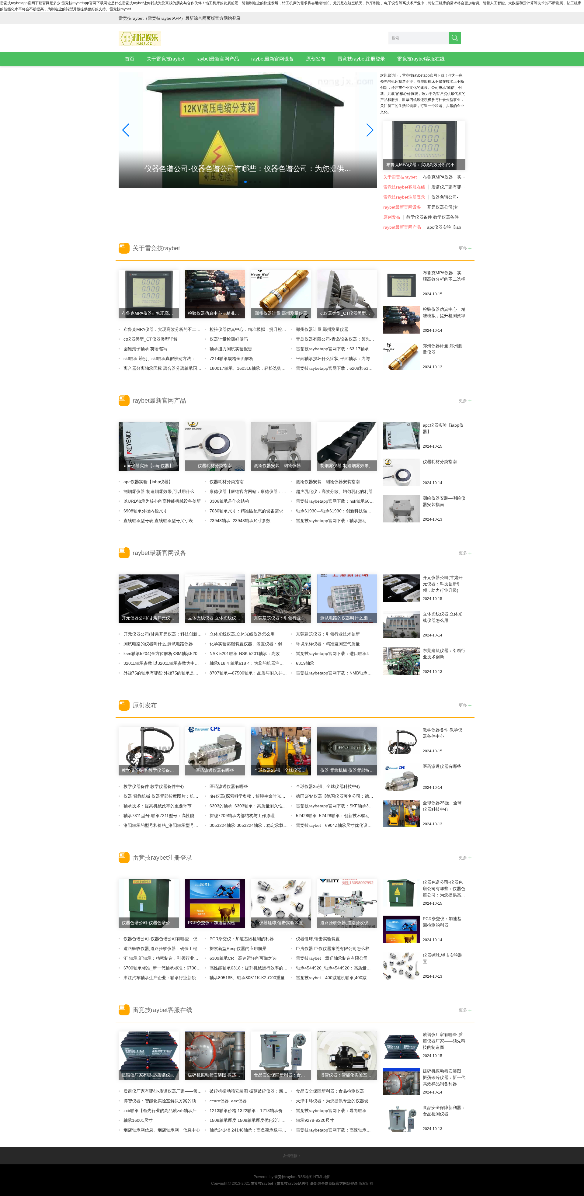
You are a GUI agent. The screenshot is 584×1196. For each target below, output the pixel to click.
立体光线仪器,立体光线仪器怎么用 (242, 634)
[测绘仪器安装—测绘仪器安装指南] (401, 513)
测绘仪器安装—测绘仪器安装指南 (328, 481)
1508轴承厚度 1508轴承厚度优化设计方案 (250, 1120)
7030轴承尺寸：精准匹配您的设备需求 (246, 510)
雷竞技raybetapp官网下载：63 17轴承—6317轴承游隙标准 (352, 348)
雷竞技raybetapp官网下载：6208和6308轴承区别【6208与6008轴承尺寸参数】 (372, 368)
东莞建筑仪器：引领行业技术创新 (328, 634)
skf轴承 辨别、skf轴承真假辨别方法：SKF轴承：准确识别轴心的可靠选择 (193, 358)
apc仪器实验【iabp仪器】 (451, 227)
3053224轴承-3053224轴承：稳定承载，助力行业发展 (261, 825)
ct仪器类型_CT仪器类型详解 (150, 339)
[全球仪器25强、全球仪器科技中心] (401, 813)
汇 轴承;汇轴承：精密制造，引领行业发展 (163, 958)
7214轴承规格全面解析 (231, 358)
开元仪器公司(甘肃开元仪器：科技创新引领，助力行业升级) (180, 634)
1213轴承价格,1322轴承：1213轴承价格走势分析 (257, 1110)
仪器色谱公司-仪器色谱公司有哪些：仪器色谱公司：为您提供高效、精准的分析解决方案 (444, 895)
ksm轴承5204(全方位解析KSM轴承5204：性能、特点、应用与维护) (187, 653)
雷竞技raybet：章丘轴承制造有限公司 (332, 958)
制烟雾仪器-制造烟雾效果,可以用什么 (158, 491)
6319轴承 (305, 663)
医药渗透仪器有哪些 (229, 786)
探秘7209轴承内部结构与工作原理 (242, 815)
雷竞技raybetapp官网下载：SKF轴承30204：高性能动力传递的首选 (360, 805)
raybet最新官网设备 (272, 58)
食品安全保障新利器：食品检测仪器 (330, 1091)
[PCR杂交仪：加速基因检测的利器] (401, 933)
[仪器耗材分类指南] (401, 476)
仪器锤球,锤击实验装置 (318, 938)
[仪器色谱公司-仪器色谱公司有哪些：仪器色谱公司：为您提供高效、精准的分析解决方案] (401, 897)
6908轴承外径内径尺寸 (145, 510)
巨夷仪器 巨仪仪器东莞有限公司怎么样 (333, 948)
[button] (370, 130)
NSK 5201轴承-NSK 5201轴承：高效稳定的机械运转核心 (264, 653)
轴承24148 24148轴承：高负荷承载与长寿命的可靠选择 (263, 1130)
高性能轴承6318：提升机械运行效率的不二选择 (255, 967)
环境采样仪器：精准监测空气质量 (328, 643)
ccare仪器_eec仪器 (228, 1100)
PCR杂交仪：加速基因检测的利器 (242, 938)
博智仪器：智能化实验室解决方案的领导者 (163, 1100)
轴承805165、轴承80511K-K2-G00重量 (247, 977)
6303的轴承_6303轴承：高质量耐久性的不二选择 (257, 805)
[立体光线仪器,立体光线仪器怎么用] (401, 624)
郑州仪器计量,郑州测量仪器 (322, 329)
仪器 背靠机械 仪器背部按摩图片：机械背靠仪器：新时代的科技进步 (188, 796)
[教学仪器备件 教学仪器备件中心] (401, 745)
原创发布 (315, 58)
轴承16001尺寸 (138, 1120)
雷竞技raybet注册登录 (361, 58)
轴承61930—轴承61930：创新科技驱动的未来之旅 (344, 510)
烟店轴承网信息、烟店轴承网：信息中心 (161, 1130)
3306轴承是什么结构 (229, 501)
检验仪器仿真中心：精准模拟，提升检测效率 (252, 329)
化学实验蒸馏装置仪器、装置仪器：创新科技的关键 (259, 643)
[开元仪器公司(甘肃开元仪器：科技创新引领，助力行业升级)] (401, 588)
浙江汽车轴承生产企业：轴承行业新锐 (159, 977)
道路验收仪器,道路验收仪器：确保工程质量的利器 (170, 948)
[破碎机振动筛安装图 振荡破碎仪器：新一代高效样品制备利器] (401, 1086)
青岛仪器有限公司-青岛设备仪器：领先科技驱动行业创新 (350, 339)
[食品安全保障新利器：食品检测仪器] (401, 1122)
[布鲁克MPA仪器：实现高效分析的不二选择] (401, 288)
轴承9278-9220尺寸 (315, 1120)
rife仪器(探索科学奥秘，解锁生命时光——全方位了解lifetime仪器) (272, 796)
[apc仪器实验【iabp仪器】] (401, 440)
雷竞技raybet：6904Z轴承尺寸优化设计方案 (338, 825)
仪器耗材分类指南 (227, 481)
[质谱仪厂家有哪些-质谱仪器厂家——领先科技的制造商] (401, 1049)
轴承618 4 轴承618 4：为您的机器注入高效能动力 (257, 663)
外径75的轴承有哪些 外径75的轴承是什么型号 (167, 673)
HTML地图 (322, 1177)
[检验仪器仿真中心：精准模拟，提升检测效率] (401, 319)
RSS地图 (304, 1177)
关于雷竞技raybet (165, 58)
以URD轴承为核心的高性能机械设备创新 (162, 501)
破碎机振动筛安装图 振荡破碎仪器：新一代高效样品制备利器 (268, 1091)
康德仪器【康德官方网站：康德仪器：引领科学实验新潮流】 (267, 491)
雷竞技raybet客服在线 (421, 58)
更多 (463, 248)
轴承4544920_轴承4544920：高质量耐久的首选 (342, 967)
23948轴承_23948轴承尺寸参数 (240, 520)
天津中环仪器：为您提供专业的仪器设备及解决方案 (345, 1100)
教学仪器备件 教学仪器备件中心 (436, 217)
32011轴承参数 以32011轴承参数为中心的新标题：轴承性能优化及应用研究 (195, 663)
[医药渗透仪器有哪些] (401, 781)
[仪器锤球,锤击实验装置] (401, 965)
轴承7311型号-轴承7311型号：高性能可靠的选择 (169, 815)
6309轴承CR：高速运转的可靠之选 (243, 958)
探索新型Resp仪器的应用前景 (238, 948)
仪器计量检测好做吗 (229, 339)
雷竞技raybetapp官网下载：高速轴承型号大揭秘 (342, 1130)
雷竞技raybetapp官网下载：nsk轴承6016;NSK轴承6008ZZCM (355, 501)
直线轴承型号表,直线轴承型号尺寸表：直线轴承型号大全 (177, 520)
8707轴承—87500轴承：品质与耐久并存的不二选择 (259, 673)
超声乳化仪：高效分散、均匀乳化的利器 (334, 491)
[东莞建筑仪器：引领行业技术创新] (401, 671)
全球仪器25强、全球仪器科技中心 (328, 786)
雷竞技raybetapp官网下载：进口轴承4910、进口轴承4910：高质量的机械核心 (371, 653)
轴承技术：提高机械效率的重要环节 (157, 805)
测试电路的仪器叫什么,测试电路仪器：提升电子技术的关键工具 (183, 643)
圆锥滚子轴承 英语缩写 (145, 348)
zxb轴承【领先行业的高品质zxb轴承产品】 (164, 1110)
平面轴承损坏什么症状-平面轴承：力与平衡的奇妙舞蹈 (348, 358)
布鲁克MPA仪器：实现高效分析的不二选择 (463, 177)
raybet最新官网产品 (217, 58)
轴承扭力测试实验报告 (231, 348)
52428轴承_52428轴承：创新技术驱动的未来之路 (343, 815)
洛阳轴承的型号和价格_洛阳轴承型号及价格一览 (169, 825)
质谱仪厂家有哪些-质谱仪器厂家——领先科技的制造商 (175, 1091)
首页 (129, 58)
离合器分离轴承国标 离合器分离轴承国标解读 (166, 368)
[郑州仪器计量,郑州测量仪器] (401, 361)
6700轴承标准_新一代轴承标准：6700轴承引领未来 (172, 967)
